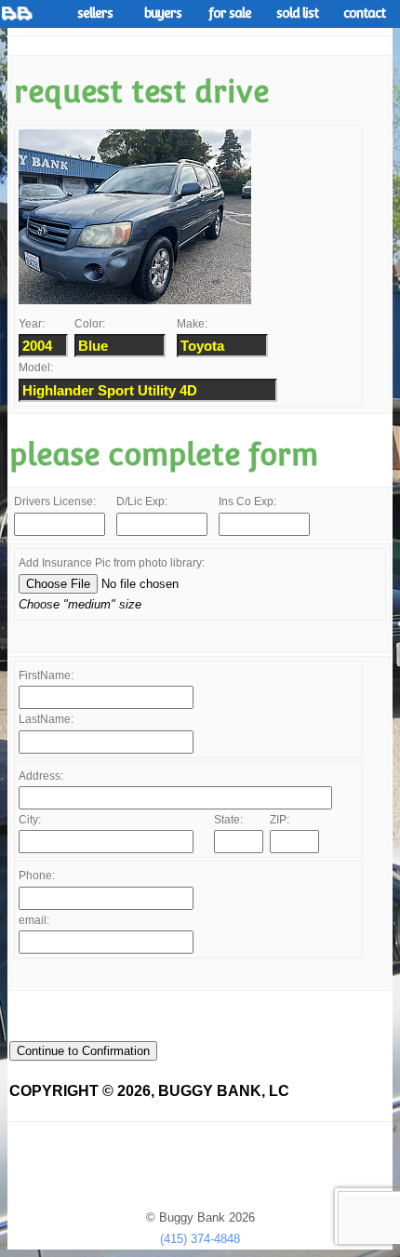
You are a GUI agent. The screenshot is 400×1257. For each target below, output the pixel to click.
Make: (192, 323)
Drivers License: (55, 501)
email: (34, 920)
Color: (89, 323)
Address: (41, 775)
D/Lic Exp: (141, 501)
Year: (32, 323)
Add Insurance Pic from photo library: (112, 562)
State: (228, 819)
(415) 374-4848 (200, 1239)
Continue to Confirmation (83, 1051)
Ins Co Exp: (247, 501)
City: (30, 819)
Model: (36, 367)
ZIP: (279, 819)
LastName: (46, 719)
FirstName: (46, 675)
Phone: (37, 875)
